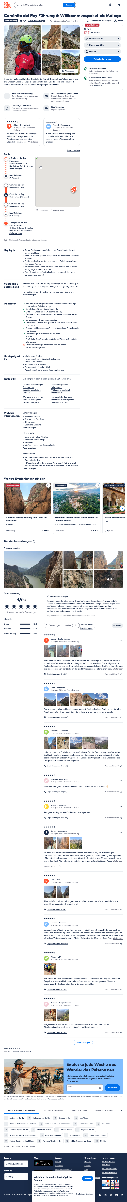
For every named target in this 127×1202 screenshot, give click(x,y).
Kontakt (58, 1162)
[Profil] (119, 5)
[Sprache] (110, 5)
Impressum (59, 1166)
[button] (32, 20)
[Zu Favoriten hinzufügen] (48, 485)
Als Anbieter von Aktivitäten (108, 1163)
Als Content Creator (109, 1169)
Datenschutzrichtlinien (56, 1099)
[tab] (21, 1110)
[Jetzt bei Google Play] (43, 1163)
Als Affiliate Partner (109, 1173)
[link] (27, 508)
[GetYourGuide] (7, 4)
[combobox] (38, 5)
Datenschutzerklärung (63, 1170)
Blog (86, 1170)
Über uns (87, 1162)
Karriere (87, 1166)
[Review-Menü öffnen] (121, 640)
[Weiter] (122, 508)
